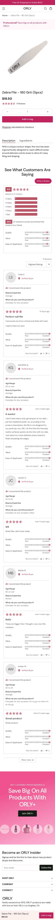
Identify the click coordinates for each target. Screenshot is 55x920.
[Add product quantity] (47, 111)
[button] (13, 103)
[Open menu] (3, 8)
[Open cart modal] (50, 8)
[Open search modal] (45, 8)
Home (4, 15)
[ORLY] (27, 8)
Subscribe (46, 867)
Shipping (6, 127)
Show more (26, 760)
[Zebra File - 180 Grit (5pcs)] (27, 57)
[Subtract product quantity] (7, 111)
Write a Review (43, 181)
